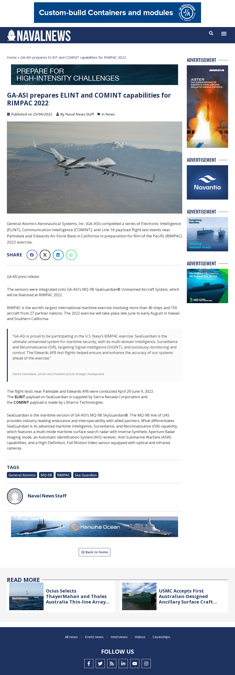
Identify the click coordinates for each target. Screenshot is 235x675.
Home (12, 57)
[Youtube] (134, 663)
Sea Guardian (86, 475)
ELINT (20, 396)
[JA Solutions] (117, 21)
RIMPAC (63, 475)
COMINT (21, 402)
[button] (224, 33)
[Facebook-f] (88, 663)
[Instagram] (146, 663)
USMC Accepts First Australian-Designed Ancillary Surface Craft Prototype (186, 599)
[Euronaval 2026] (94, 75)
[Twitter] (100, 663)
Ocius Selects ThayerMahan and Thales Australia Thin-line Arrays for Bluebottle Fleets (77, 599)
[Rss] (111, 663)
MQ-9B (46, 475)
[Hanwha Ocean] (94, 527)
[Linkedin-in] (123, 663)
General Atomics (22, 475)
